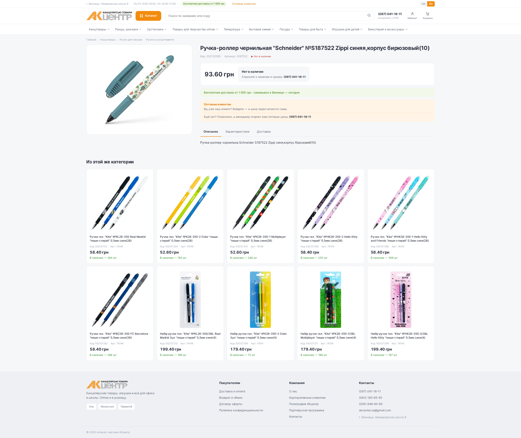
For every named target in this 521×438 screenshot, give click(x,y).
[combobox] (264, 15)
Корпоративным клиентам (307, 397)
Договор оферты (230, 404)
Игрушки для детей (345, 29)
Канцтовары (97, 29)
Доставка (264, 131)
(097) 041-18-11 (295, 76)
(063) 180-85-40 (370, 397)
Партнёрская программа (306, 410)
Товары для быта (311, 29)
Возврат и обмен (230, 397)
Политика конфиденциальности (241, 410)
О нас (293, 391)
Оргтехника (155, 29)
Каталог (151, 16)
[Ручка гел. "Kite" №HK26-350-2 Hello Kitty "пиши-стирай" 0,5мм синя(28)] (331, 202)
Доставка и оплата (232, 391)
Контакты (295, 416)
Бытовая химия (260, 29)
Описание (211, 131)
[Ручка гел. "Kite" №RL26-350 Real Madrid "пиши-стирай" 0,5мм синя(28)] (120, 202)
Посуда (285, 29)
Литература (232, 29)
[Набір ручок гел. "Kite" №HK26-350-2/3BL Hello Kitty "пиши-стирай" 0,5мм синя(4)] (401, 299)
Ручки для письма (131, 39)
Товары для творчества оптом (193, 29)
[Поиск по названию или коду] (369, 15)
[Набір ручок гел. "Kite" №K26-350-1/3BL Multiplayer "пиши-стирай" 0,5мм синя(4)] (331, 299)
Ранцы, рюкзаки (126, 29)
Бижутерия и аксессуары (386, 29)
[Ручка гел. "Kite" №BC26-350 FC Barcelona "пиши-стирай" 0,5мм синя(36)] (120, 299)
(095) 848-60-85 (371, 404)
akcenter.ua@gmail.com (375, 410)
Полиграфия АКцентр (304, 404)
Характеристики (237, 131)
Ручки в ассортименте (160, 39)
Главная (91, 39)
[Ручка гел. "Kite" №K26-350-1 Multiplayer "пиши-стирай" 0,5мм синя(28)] (260, 202)
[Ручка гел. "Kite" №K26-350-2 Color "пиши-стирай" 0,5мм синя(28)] (190, 202)
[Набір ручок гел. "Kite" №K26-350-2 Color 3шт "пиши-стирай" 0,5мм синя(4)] (260, 299)
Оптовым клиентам (244, 3)
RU (431, 3)
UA (423, 3)
